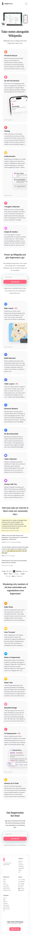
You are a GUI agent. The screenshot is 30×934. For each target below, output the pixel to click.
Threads (22, 883)
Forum (4, 883)
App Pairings (6, 907)
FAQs (4, 879)
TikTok (21, 886)
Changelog (21, 866)
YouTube (22, 888)
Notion (11, 565)
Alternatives (6, 905)
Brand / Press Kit (6, 909)
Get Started (15, 282)
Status (20, 870)
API (19, 872)
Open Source (6, 888)
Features (20, 861)
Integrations (21, 868)
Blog (4, 899)
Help (4, 881)
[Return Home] (4, 861)
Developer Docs (7, 890)
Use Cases (5, 885)
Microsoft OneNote (16, 542)
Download (20, 864)
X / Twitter (22, 879)
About (4, 898)
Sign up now (15, 929)
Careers (5, 901)
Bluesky (22, 890)
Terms (4, 864)
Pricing (20, 863)
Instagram (22, 881)
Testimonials (6, 886)
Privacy (8, 864)
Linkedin (22, 885)
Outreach (5, 903)
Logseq (13, 555)
